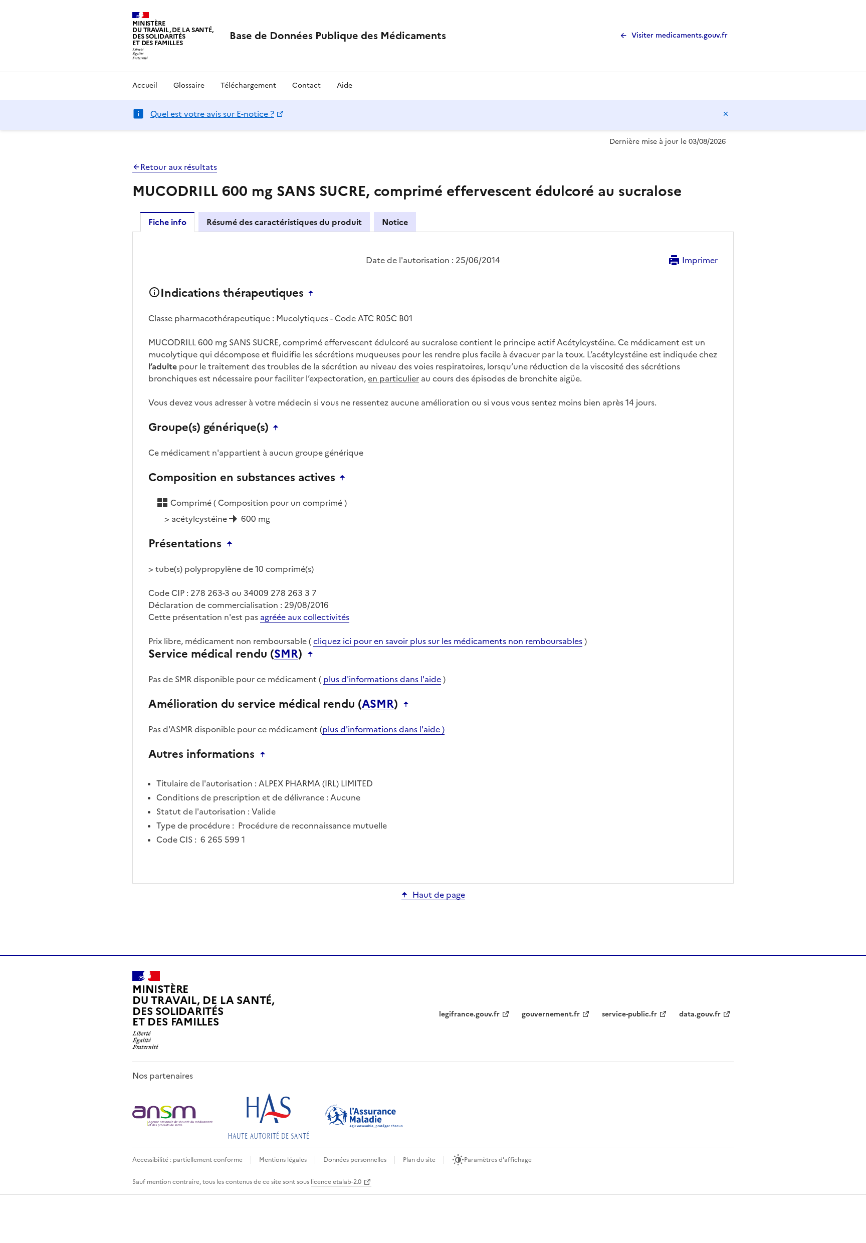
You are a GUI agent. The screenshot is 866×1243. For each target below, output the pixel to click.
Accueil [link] (144, 85)
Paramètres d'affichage (498, 1159)
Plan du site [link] (419, 1159)
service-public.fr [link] (629, 1014)
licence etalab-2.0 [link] (336, 1181)
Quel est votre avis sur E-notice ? (212, 114)
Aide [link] (344, 85)
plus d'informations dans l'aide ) (383, 729)
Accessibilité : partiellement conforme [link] (187, 1159)
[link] (338, 36)
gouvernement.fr (551, 1014)
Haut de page (438, 895)
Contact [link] (306, 85)
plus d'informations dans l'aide (382, 679)
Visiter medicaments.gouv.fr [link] (679, 35)
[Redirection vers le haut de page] (313, 293)
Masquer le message (726, 114)
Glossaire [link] (188, 85)
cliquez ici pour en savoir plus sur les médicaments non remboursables (447, 641)
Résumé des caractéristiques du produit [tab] (284, 222)
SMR (286, 654)
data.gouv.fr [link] (700, 1014)
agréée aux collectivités (304, 617)
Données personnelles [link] (354, 1159)
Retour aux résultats (178, 167)
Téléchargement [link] (248, 85)
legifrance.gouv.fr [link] (469, 1014)
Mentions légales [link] (283, 1159)
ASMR (378, 704)
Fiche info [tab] (167, 222)
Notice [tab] (395, 222)
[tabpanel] (433, 557)
